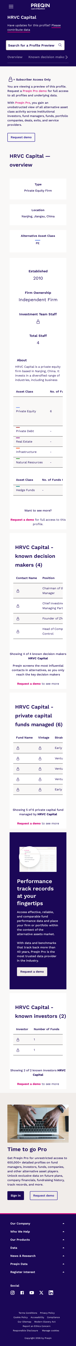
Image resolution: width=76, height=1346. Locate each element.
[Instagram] (12, 1292)
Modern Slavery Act (45, 1321)
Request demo (21, 137)
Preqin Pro (22, 102)
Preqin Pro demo (35, 91)
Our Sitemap (24, 1321)
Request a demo (22, 519)
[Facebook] (22, 1292)
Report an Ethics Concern (36, 1326)
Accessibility (37, 1317)
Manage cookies (50, 1330)
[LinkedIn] (51, 1292)
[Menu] (11, 6)
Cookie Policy (20, 1317)
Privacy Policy (47, 1313)
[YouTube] (32, 1292)
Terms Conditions (28, 1313)
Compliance (53, 1317)
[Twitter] (41, 1292)
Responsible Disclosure (25, 1330)
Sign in (16, 1195)
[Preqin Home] (40, 6)
